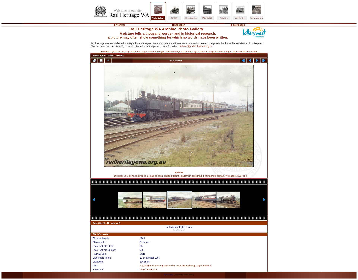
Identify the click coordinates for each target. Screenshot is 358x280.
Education (179, 25)
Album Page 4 (175, 51)
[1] (174, 229)
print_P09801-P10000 (112, 55)
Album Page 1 (125, 51)
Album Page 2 (141, 51)
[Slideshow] (108, 60)
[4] (181, 229)
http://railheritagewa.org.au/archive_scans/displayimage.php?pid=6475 (176, 265)
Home (104, 51)
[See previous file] (250, 60)
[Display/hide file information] (101, 60)
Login (112, 51)
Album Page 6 (209, 51)
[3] (179, 229)
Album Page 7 (225, 51)
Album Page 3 (158, 51)
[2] (176, 229)
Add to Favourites (148, 269)
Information (239, 25)
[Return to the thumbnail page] (94, 60)
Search (239, 51)
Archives (120, 25)
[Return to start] (243, 60)
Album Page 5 (192, 51)
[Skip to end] (263, 60)
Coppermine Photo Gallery (184, 275)
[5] (184, 229)
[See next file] (257, 60)
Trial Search (251, 51)
